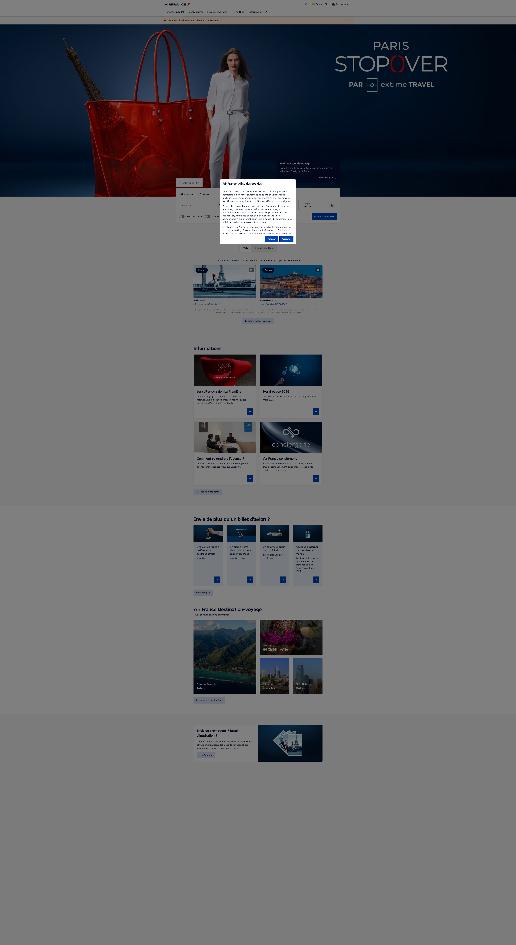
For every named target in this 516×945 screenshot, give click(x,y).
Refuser (272, 239)
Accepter (286, 239)
